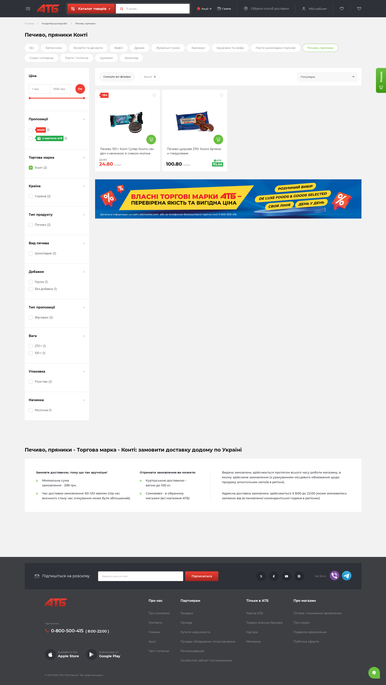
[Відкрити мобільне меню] (28, 9)
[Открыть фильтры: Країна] (84, 186)
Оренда (186, 622)
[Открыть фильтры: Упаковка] (84, 372)
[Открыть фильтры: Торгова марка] (84, 158)
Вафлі (118, 48)
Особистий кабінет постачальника (206, 660)
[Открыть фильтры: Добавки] (84, 272)
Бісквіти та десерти (88, 48)
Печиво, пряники (320, 48)
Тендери (187, 613)
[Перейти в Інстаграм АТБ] (299, 576)
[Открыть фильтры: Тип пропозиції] (84, 307)
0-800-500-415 (67, 631)
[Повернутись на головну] (48, 8)
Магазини (253, 641)
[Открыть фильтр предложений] (84, 119)
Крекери (198, 48)
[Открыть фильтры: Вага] (84, 336)
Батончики (54, 48)
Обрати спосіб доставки (270, 8)
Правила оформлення (310, 632)
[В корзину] (359, 9)
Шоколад (131, 58)
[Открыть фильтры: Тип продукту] (84, 215)
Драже (139, 48)
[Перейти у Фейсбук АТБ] (274, 576)
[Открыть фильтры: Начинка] (84, 400)
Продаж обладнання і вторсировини (208, 641)
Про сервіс (302, 622)
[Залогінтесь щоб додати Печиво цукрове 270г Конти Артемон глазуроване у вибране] (221, 95)
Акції (152, 641)
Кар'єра (252, 632)
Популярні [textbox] (308, 76)
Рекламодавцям (192, 651)
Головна (29, 23)
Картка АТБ (254, 613)
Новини (154, 632)
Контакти (155, 622)
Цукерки (106, 58)
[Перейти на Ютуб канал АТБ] (286, 576)
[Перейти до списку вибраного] (342, 9)
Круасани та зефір (230, 48)
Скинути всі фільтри (117, 76)
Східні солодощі (41, 58)
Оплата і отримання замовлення (317, 613)
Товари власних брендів (264, 622)
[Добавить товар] (151, 139)
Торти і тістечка (76, 58)
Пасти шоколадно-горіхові (276, 48)
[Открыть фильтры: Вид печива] (84, 243)
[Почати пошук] (120, 8)
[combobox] (327, 77)
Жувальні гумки (168, 48)
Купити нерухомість (195, 632)
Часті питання (159, 651)
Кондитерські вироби (54, 23)
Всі (32, 48)
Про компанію (159, 613)
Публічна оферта (306, 641)
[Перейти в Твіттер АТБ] (261, 576)
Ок (80, 89)
